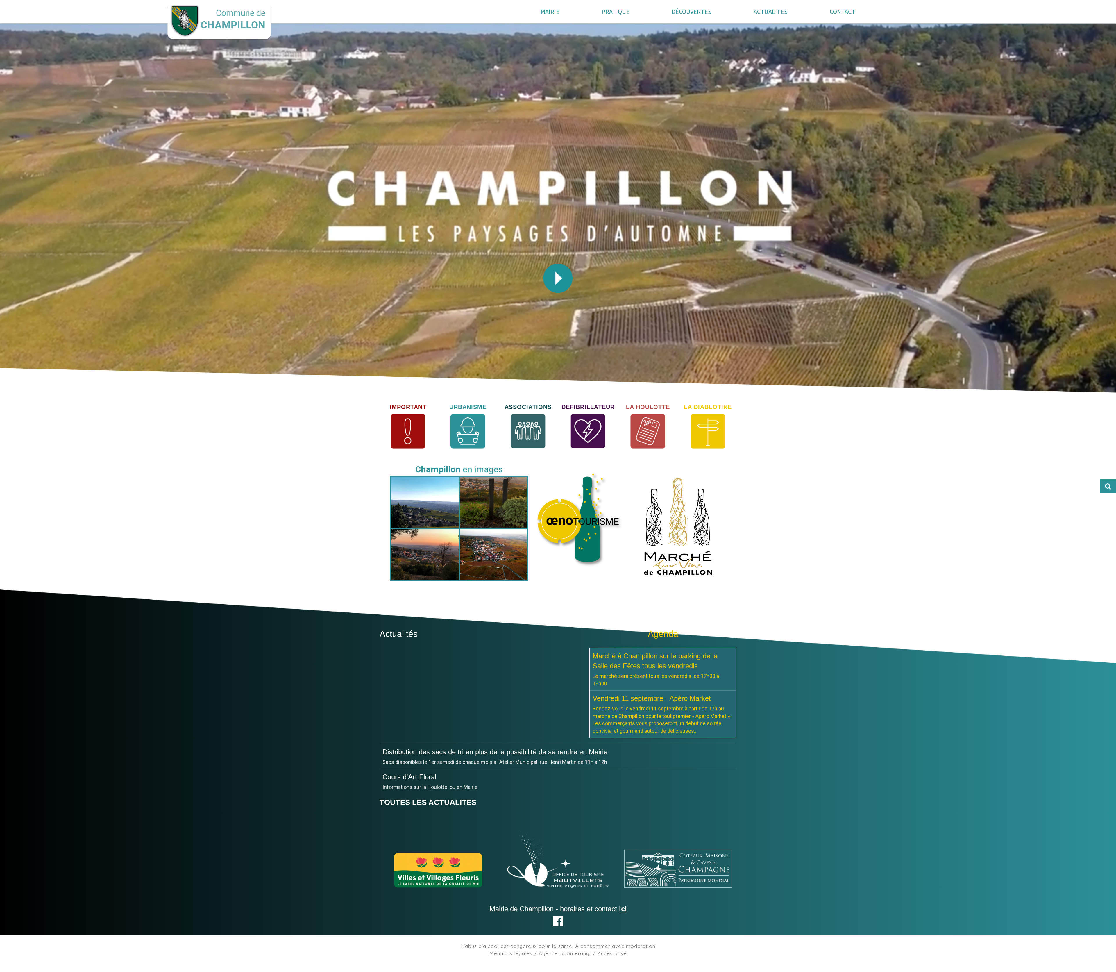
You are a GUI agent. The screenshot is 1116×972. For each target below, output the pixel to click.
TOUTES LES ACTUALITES (428, 794)
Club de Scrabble (408, 752)
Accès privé (612, 946)
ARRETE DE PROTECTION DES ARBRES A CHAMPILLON (476, 777)
